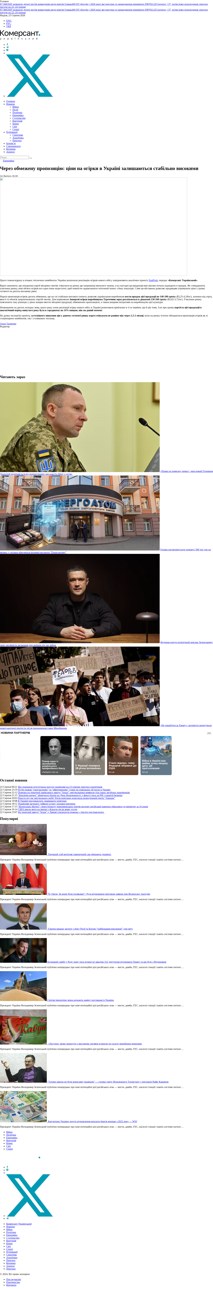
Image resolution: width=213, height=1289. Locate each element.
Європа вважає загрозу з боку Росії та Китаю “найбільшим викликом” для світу (90, 928)
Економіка (18, 115)
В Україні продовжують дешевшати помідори (42, 801)
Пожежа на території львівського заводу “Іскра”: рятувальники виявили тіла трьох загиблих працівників (74, 792)
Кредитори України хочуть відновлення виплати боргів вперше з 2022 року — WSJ (92, 1121)
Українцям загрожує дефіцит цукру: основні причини (47, 803)
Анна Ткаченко (8, 323)
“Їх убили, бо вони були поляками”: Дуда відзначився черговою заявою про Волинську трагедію (98, 894)
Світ (14, 126)
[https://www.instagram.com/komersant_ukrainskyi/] (7, 50)
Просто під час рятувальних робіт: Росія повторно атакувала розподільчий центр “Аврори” (66, 798)
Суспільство (19, 118)
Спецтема (17, 135)
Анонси (10, 151)
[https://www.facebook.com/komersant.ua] (7, 44)
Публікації (11, 132)
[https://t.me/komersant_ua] (7, 47)
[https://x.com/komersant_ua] (29, 96)
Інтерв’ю (11, 143)
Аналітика (18, 137)
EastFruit (153, 280)
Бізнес (15, 123)
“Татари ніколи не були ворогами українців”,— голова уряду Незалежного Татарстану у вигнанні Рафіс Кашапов (108, 1081)
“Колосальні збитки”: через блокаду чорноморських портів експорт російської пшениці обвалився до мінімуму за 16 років (83, 806)
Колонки (11, 149)
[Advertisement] (93, 350)
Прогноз (17, 140)
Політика (17, 112)
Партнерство (13, 1282)
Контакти (11, 1285)
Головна (10, 101)
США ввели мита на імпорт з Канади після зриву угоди (47, 809)
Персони (11, 1268)
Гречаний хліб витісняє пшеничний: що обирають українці (79, 854)
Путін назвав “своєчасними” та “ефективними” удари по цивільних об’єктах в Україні (64, 789)
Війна (15, 107)
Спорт (15, 129)
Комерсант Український (19, 1223)
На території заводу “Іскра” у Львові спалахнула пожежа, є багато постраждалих (61, 812)
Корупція (17, 121)
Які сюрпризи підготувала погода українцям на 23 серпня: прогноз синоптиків (60, 787)
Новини (10, 104)
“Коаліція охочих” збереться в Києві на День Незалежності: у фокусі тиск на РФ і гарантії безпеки (70, 795)
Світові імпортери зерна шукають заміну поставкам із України (80, 1000)
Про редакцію (13, 1279)
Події (15, 109)
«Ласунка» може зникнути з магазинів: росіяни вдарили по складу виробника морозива (94, 1043)
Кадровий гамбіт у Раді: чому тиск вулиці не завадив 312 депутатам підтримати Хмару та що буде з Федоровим (106, 962)
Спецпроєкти (13, 146)
